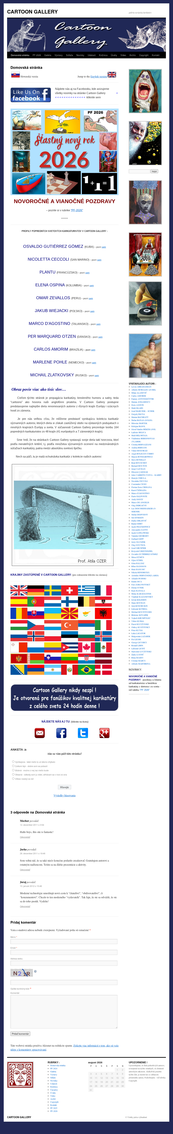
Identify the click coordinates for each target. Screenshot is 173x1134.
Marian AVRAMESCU (140, 401)
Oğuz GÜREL (137, 560)
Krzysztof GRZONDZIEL (142, 551)
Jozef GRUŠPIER (138, 548)
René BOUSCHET (139, 462)
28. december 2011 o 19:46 (32, 853)
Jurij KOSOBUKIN (139, 605)
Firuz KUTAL (137, 630)
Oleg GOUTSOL (138, 545)
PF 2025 (53, 1108)
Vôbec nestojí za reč (24, 778)
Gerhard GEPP (137, 538)
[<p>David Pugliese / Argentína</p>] (145, 112)
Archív (132, 55)
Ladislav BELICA (138, 432)
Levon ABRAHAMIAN (141, 386)
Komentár (14, 992)
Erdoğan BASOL (138, 426)
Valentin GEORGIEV (140, 535)
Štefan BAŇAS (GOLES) (141, 420)
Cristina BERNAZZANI (141, 444)
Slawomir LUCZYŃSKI (141, 651)
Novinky (80, 55)
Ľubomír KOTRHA (139, 609)
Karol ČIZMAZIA (138, 490)
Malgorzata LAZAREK (140, 636)
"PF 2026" (145, 690)
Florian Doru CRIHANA (141, 487)
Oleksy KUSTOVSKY (140, 627)
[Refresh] (35, 971)
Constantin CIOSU (139, 484)
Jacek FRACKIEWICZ (140, 526)
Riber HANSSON (138, 566)
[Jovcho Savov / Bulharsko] (145, 164)
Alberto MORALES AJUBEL (143, 389)
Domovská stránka (20, 55)
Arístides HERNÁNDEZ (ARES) (145, 575)
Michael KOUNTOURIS (141, 612)
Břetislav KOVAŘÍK (139, 615)
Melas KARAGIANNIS (141, 593)
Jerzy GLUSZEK (138, 542)
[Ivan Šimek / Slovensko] (145, 276)
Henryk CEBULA (138, 478)
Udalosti (92, 55)
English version (99, 76)
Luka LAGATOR (138, 633)
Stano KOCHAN (138, 602)
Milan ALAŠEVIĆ (139, 392)
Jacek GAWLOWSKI (140, 532)
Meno (13, 936)
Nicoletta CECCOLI (139, 481)
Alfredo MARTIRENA (140, 663)
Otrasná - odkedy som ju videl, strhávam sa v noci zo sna (41, 774)
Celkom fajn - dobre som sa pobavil (31, 766)
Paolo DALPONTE (139, 496)
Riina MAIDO (137, 657)
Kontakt (155, 55)
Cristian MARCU (138, 660)
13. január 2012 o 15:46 (31, 886)
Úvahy (114, 55)
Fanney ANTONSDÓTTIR (142, 398)
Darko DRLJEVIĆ (139, 520)
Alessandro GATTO (139, 529)
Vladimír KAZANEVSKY (142, 596)
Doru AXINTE (137, 405)
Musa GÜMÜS (137, 557)
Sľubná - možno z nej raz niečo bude (32, 770)
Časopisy (54, 1089)
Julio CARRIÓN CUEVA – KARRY (146, 475)
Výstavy (59, 55)
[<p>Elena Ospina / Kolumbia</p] (145, 325)
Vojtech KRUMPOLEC (141, 618)
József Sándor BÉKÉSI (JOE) (143, 429)
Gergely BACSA (138, 414)
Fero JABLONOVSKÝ (140, 584)
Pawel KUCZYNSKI (140, 624)
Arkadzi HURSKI (138, 578)
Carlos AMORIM (138, 395)
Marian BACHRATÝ (140, 417)
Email (13, 947)
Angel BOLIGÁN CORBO (142, 453)
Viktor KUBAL (137, 621)
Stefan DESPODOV (139, 514)
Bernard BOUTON (139, 465)
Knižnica (103, 55)
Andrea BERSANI (139, 447)
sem (104, 247)
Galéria (47, 55)
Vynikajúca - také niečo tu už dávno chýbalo (35, 761)
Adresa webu (16, 958)
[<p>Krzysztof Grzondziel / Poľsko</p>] (145, 377)
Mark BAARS (137, 408)
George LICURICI (139, 642)
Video (123, 55)
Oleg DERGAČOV (139, 505)
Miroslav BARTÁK (139, 423)
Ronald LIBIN (137, 645)
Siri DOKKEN (137, 517)
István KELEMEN (138, 599)
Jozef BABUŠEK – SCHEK (142, 411)
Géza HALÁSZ (137, 563)
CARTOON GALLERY (32, 11)
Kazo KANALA (138, 590)
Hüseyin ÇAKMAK (139, 472)
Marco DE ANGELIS (140, 502)
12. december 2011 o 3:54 (32, 824)
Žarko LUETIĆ (137, 654)
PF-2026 (37, 55)
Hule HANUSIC (138, 569)
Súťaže (69, 55)
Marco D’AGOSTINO (140, 493)
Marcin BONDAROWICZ (142, 456)
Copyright (144, 55)
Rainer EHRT (136, 523)
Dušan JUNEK (137, 587)
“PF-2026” (77, 210)
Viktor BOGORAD (139, 450)
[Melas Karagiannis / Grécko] (145, 224)
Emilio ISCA (136, 581)
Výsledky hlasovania (65, 795)
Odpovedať (25, 836)
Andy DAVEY (137, 499)
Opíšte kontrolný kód (19, 988)
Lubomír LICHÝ (138, 648)
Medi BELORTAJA (139, 435)
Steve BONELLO (138, 459)
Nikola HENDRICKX (140, 572)
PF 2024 (53, 1068)
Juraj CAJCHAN (138, 468)
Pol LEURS (136, 639)
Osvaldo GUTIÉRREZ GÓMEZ (144, 554)
